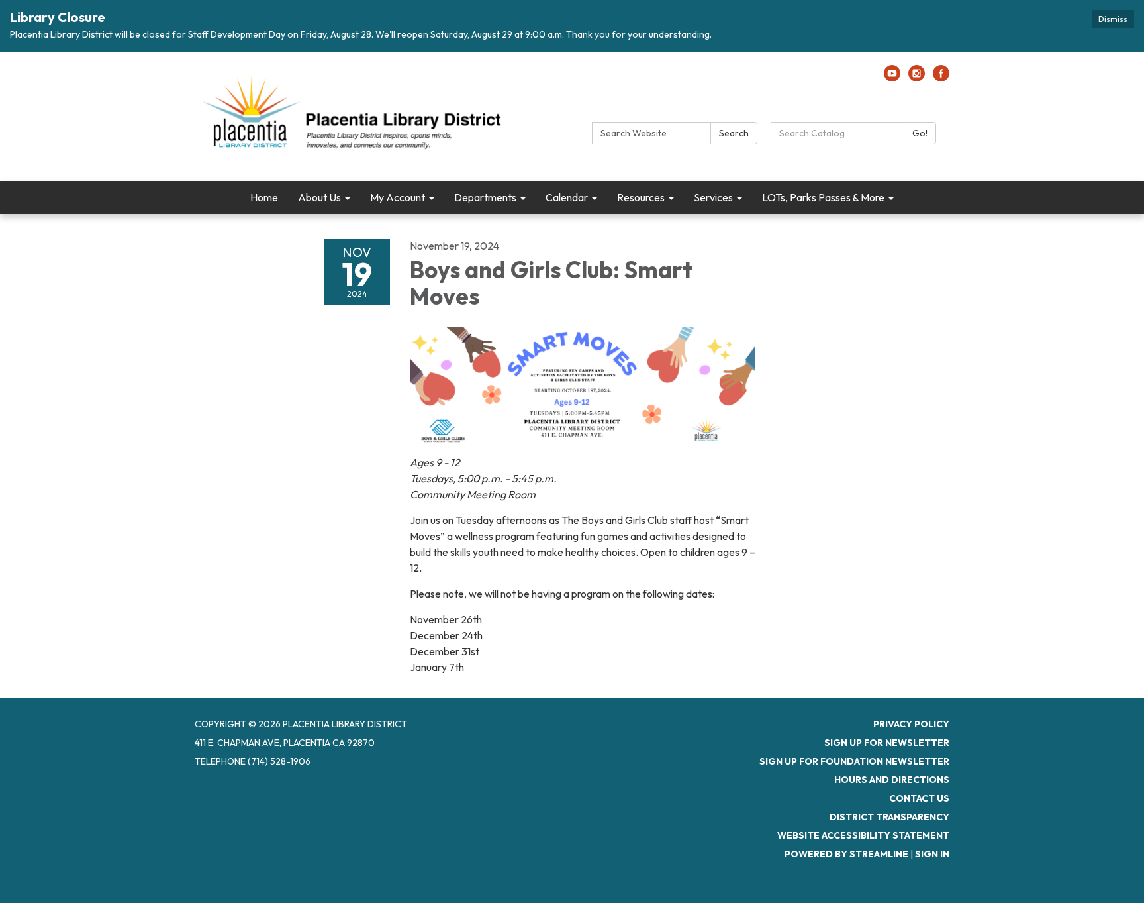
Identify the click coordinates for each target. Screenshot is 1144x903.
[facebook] (941, 77)
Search (734, 133)
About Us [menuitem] (319, 197)
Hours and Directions (891, 780)
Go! (920, 133)
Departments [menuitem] (485, 197)
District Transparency (889, 817)
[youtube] (892, 77)
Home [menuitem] (264, 197)
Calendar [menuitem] (567, 197)
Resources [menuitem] (641, 197)
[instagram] (916, 77)
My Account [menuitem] (397, 197)
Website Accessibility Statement (863, 835)
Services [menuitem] (713, 197)
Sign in (932, 854)
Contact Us (919, 798)
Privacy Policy (911, 724)
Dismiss (1112, 19)
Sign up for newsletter (886, 743)
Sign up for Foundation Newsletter (854, 761)
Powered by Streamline (846, 854)
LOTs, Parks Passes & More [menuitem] (823, 197)
